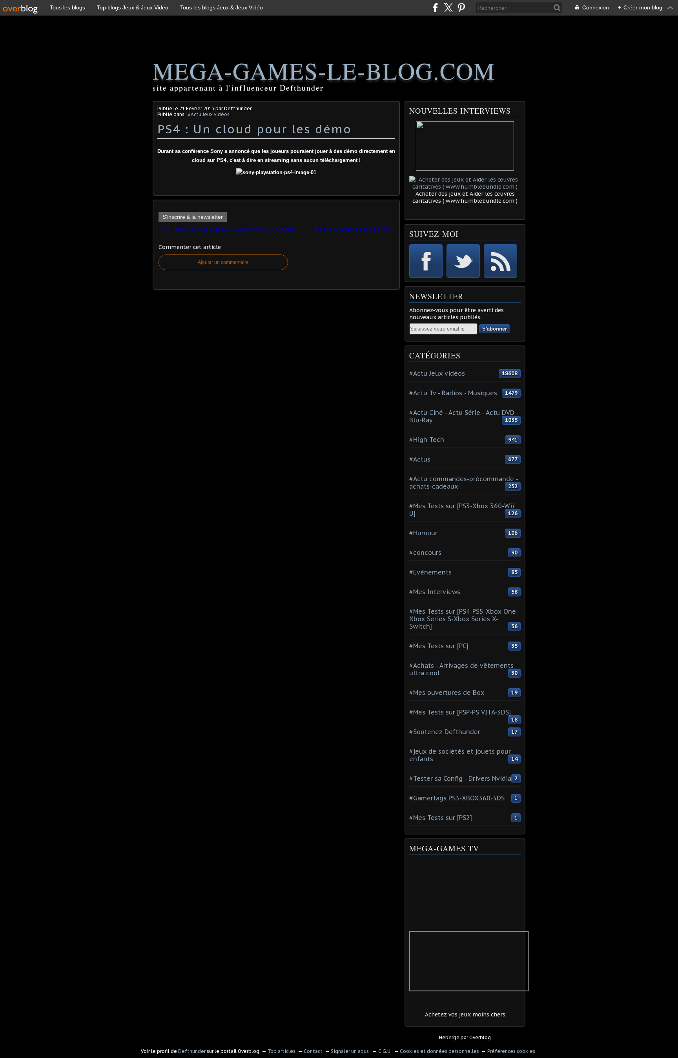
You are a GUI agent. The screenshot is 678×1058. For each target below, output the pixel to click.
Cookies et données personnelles (439, 1051)
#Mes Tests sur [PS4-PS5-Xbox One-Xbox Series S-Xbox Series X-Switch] (463, 618)
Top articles (281, 1051)
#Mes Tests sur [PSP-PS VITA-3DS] (460, 712)
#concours (425, 552)
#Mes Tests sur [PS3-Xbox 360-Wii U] (461, 509)
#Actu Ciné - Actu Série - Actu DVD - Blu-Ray (463, 416)
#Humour (423, 533)
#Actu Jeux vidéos (209, 114)
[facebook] (435, 7)
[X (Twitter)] (448, 7)
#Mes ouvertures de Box (446, 692)
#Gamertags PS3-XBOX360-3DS (457, 798)
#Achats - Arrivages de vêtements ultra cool (461, 669)
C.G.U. (385, 1051)
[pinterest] (461, 7)
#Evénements (430, 572)
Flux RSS (500, 261)
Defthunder (192, 1051)
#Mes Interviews (434, 592)
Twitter (463, 261)
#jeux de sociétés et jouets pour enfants (460, 755)
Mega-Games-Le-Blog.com (324, 70)
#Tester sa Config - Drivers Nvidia (460, 778)
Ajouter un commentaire (223, 262)
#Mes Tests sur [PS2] (440, 818)
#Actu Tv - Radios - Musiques (453, 393)
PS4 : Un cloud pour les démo (254, 128)
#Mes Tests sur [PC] (438, 646)
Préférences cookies (511, 1051)
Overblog (480, 1037)
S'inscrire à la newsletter (192, 217)
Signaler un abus (350, 1051)
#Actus (419, 459)
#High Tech (426, 440)
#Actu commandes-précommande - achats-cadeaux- (463, 482)
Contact (313, 1051)
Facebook (426, 261)
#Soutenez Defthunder (444, 732)
